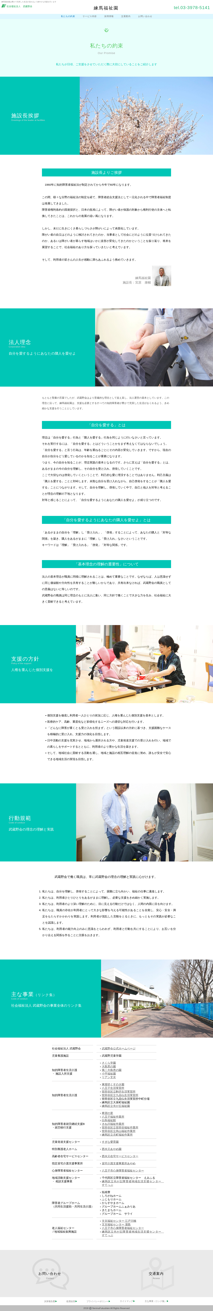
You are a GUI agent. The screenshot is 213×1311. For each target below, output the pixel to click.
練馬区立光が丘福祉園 (116, 1106)
